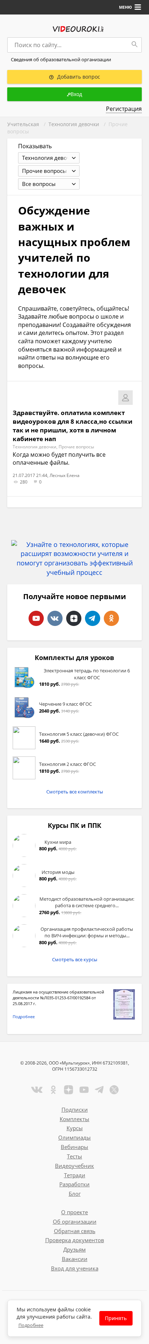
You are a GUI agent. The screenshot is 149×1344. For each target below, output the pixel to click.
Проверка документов (74, 1240)
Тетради (74, 1175)
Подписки (74, 1109)
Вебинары (74, 1146)
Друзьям (74, 1249)
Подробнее (24, 1016)
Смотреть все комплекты (74, 791)
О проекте (74, 1212)
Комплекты (74, 1119)
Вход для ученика (74, 1268)
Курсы (75, 1128)
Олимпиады (74, 1137)
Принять (116, 1318)
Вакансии (75, 1258)
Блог (75, 1193)
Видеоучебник (74, 1165)
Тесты (74, 1156)
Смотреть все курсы (74, 959)
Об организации (75, 1221)
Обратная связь (74, 1231)
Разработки (74, 1184)
